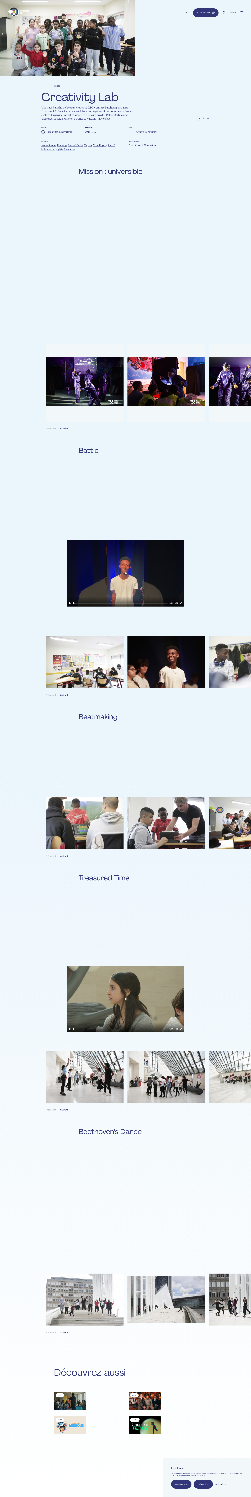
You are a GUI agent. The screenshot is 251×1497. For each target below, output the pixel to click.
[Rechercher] (224, 12)
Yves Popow (99, 145)
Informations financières (157, 1475)
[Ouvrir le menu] (240, 13)
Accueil (98, 1466)
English (103, 1482)
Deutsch (111, 1482)
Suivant (64, 428)
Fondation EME (119, 1466)
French (96, 1482)
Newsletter (122, 1475)
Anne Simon (48, 145)
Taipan (88, 145)
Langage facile (99, 1475)
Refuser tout (203, 1484)
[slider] (120, 603)
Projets (56, 86)
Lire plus (202, 1476)
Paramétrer (221, 1484)
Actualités (155, 1466)
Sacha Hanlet (75, 145)
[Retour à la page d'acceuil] (18, 13)
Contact (112, 1475)
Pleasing (62, 145)
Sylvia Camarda (66, 149)
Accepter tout (181, 1484)
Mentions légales (136, 1475)
